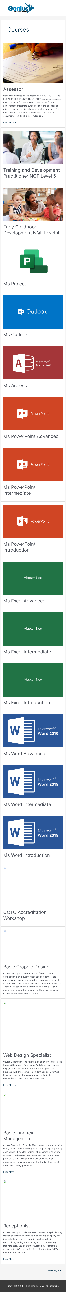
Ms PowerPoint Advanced (31, 436)
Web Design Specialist (27, 1055)
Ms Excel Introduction (26, 702)
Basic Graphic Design (26, 966)
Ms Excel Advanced (24, 601)
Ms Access (15, 385)
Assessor (13, 89)
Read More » (9, 122)
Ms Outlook (15, 334)
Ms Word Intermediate (27, 804)
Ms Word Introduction (26, 855)
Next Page (55, 1270)
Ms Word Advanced (24, 753)
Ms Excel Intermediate (27, 651)
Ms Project (14, 283)
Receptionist (16, 1226)
